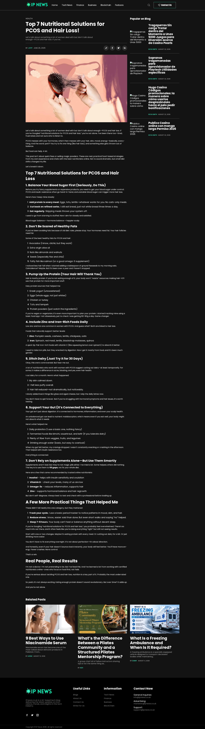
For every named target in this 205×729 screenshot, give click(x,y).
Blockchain (106, 5)
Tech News (67, 5)
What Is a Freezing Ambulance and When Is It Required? (150, 642)
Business (92, 5)
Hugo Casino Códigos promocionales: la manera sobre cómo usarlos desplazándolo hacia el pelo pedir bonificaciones (161, 97)
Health (29, 18)
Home (55, 5)
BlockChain (109, 706)
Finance (80, 5)
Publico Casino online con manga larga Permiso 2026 (162, 126)
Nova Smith (152, 49)
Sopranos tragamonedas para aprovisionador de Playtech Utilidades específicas (162, 65)
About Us (77, 698)
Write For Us (78, 706)
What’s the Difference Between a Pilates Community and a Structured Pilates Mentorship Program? (100, 647)
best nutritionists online (78, 159)
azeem (30, 656)
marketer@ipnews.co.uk (145, 703)
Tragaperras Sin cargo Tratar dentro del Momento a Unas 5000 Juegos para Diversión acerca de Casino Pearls (161, 34)
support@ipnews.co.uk (144, 710)
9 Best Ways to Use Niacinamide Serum (46, 640)
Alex (81, 668)
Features (119, 5)
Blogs (75, 695)
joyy (30, 48)
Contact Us (166, 5)
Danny (134, 661)
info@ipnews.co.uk (142, 697)
